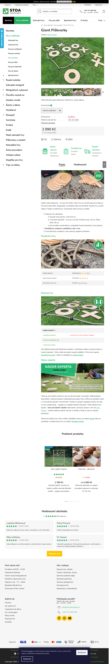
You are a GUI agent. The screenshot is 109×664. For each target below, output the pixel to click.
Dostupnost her (63, 585)
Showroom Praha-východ (14, 588)
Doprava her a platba (64, 569)
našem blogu (78, 355)
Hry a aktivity (13, 35)
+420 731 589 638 (69, 612)
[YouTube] (69, 618)
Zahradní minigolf (15, 85)
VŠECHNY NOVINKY (64, 2)
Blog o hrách (9, 615)
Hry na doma (13, 71)
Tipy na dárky (13, 164)
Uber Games (52, 35)
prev (42, 473)
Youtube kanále (78, 421)
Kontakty (8, 622)
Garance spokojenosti (65, 582)
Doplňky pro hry (14, 159)
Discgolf (10, 115)
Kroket (9, 124)
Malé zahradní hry (15, 134)
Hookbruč (11, 110)
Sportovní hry (13, 75)
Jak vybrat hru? (10, 606)
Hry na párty (13, 58)
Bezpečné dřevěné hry (13, 585)
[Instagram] (64, 618)
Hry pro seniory (14, 53)
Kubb (8, 129)
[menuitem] (8, 20)
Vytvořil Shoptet (97, 661)
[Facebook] (59, 618)
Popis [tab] (62, 164)
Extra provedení (14, 149)
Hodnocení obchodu (21, 5)
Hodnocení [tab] (80, 164)
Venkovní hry (13, 45)
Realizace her (10, 619)
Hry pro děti (12, 62)
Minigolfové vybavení (17, 90)
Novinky (10, 30)
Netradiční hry (13, 144)
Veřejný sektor (13, 154)
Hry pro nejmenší (14, 66)
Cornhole (10, 119)
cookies (30, 651)
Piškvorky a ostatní (15, 139)
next (102, 473)
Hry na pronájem (11, 612)
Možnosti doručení (48, 123)
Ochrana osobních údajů (66, 576)
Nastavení (27, 659)
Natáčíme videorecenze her (15, 579)
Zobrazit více (54, 554)
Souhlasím (82, 652)
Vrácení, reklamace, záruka (67, 572)
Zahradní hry (13, 40)
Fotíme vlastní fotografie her (16, 576)
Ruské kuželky (13, 80)
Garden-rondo (13, 100)
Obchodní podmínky (64, 579)
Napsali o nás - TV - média (15, 582)
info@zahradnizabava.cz (71, 607)
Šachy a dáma (13, 105)
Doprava (7, 5)
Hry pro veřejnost (15, 49)
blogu (92, 418)
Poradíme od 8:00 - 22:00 (15, 569)
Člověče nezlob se (15, 95)
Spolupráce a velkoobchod (67, 588)
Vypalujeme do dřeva (13, 609)
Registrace (98, 5)
